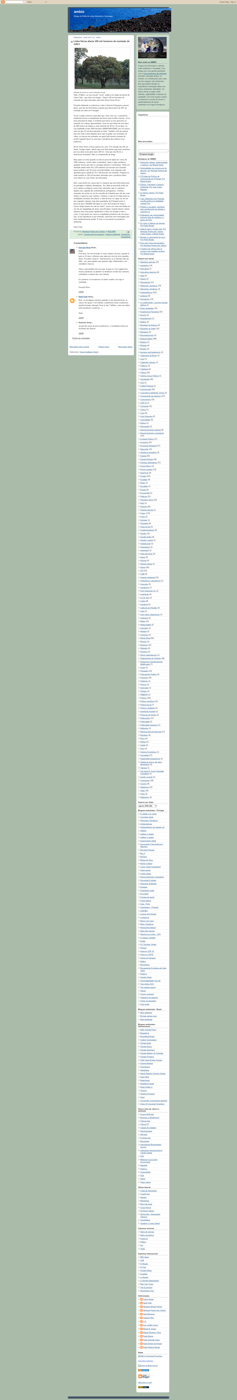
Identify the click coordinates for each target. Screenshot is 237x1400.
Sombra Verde (146, 977)
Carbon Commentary (148, 1040)
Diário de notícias (147, 1232)
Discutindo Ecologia (148, 880)
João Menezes (149, 1314)
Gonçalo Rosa (85, 248)
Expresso (144, 1239)
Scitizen (143, 1091)
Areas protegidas (147, 308)
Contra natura (145, 874)
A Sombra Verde (146, 817)
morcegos (144, 635)
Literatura (144, 604)
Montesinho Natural (148, 928)
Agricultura (144, 269)
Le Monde (144, 1277)
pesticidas (144, 688)
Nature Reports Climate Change (152, 1074)
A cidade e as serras (148, 814)
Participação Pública (148, 674)
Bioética (143, 342)
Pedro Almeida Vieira (151, 1340)
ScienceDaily (145, 1172)
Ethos (142, 483)
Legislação (144, 594)
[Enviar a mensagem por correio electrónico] (127, 232)
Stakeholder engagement (150, 759)
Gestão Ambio (146, 537)
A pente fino (145, 1194)
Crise (142, 413)
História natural (146, 564)
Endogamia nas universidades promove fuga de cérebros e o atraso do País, (152, 217)
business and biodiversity (150, 352)
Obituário (143, 648)
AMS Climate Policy (148, 1030)
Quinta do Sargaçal (148, 958)
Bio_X (142, 853)
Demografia (144, 427)
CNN (142, 1260)
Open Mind (144, 1077)
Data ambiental (146, 1020)
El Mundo (144, 1264)
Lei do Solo (144, 598)
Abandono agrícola (147, 262)
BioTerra (143, 857)
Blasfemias (144, 1201)
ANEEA (143, 831)
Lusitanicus (144, 918)
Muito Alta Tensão (147, 931)
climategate (144, 379)
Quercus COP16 (146, 955)
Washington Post (147, 1291)
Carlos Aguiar (148, 1299)
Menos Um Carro (147, 921)
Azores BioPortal (147, 1114)
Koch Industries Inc (148, 591)
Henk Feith (83, 297)
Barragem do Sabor (148, 329)
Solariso (143, 974)
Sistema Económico (148, 752)
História (143, 561)
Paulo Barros (148, 1336)
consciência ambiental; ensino (152, 393)
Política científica (147, 701)
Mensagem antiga (125, 347)
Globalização (145, 544)
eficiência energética (148, 453)
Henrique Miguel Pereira (152, 1307)
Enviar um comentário (81, 338)
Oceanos (143, 652)
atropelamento (146, 319)
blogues (143, 349)
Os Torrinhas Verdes (148, 945)
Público (143, 1242)
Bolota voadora (146, 864)
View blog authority (145, 1361)
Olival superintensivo (148, 655)
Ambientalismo (146, 292)
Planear (143, 948)
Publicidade (144, 722)
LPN (142, 1156)
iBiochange (144, 1141)
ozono (142, 668)
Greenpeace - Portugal (149, 907)
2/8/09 (81, 292)
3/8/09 (81, 333)
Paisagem (144, 671)
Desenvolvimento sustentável (152, 433)
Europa (143, 490)
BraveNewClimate (147, 1037)
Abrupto (143, 1197)
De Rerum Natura (147, 1211)
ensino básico (145, 466)
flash (142, 503)
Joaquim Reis (148, 1318)
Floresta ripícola (146, 510)
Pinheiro (143, 691)
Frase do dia (145, 527)
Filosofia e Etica (146, 500)
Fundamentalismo (147, 530)
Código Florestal (146, 386)
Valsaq (143, 991)
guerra (142, 557)
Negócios (144, 645)
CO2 (142, 383)
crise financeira (146, 416)
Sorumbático (145, 1220)
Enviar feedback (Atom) (89, 352)
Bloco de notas (146, 1204)
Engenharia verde (147, 891)
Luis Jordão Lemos (150, 1325)
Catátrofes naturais (147, 362)
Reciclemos (145, 965)
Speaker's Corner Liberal (150, 1224)
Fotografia (144, 523)
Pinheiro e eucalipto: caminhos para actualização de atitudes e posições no (152, 209)
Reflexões (144, 728)
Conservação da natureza (94, 234)
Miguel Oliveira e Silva (152, 1333)
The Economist (146, 1288)
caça (142, 359)
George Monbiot (146, 1063)
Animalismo (145, 299)
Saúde (142, 745)
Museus (143, 642)
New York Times (146, 1284)
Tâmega (143, 768)
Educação (144, 449)
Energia (143, 456)
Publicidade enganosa (149, 725)
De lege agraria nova (148, 1016)
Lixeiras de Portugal (148, 914)
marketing (144, 618)
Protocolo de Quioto (148, 715)
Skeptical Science (147, 1094)
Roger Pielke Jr (146, 1087)
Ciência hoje (145, 1121)
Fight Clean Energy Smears (151, 1060)
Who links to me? (145, 1383)
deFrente (143, 1135)
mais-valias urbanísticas (150, 615)
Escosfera (144, 894)
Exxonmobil (145, 493)
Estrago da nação (147, 897)
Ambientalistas (146, 824)
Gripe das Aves (146, 554)
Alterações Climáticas (149, 821)
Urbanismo (144, 787)
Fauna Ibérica (145, 901)
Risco (142, 738)
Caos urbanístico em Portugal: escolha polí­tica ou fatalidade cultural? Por (152, 201)
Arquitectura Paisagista (149, 312)
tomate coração (146, 777)
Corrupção (144, 406)
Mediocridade (145, 625)
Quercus (143, 1169)
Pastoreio (144, 678)
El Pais (143, 1267)
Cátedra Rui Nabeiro (148, 1128)
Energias (143, 887)
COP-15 (143, 403)
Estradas (143, 480)
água (142, 276)
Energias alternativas (148, 463)
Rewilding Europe (147, 1084)
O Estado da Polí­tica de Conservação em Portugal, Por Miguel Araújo (152, 178)
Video (142, 791)
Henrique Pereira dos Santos (154, 1310)
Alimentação (145, 282)
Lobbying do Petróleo (148, 608)
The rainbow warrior (148, 988)
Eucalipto (144, 486)
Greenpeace (145, 547)
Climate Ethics (146, 1047)
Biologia (143, 345)
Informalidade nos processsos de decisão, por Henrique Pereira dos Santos (153, 170)
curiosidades (145, 420)
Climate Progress (147, 1057)
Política (143, 698)
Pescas (143, 685)
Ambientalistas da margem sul (152, 827)
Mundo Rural (145, 638)
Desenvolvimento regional (150, 430)
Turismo (143, 784)
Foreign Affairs (146, 1271)
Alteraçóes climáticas (148, 286)
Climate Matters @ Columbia (151, 1053)
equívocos (144, 473)
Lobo (142, 611)
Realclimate (145, 1080)
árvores (143, 315)
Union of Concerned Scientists (152, 1104)
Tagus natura (145, 1182)
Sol (141, 1245)
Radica (143, 961)
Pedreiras (144, 681)
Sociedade (144, 755)
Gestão (143, 534)
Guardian (143, 1274)
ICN (141, 571)
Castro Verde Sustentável (150, 867)
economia (144, 442)
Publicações (145, 718)
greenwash (144, 550)
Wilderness (144, 797)
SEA (142, 1176)
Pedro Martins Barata (151, 1347)
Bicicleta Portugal (147, 850)
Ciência (143, 373)
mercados (144, 628)
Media (142, 621)
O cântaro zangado (147, 938)
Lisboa (143, 601)
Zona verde (144, 1004)
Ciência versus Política (149, 376)
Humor (143, 567)
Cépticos (143, 366)
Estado (143, 476)
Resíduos (144, 735)
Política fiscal (145, 705)
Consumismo (145, 400)
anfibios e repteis (147, 834)
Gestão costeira (146, 540)
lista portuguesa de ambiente (155, 74)
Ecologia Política (147, 439)
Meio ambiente (146, 1013)
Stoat (142, 1097)
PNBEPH (144, 695)
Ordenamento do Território (150, 658)
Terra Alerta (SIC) (147, 984)
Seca (142, 749)
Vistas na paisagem (148, 1001)
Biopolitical (144, 1033)
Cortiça (143, 410)
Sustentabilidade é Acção (150, 981)
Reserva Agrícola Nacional (150, 732)
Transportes (125, 237)
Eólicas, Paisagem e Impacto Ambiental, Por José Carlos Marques (152, 187)
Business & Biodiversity (149, 1118)
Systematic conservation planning (153, 1101)
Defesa (143, 423)
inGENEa (144, 911)
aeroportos (144, 266)
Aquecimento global (148, 841)
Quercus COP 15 (147, 951)
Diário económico (147, 1235)
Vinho (142, 794)
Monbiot (143, 631)
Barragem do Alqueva (148, 325)
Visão (142, 1249)
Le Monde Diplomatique (149, 1281)
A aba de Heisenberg (148, 1191)
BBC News (144, 1257)
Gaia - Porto (145, 904)
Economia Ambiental (148, 446)
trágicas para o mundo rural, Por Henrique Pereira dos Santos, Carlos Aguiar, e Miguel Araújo (153, 231)
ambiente (144, 296)
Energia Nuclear (146, 459)
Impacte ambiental (112, 234)
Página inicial (103, 347)
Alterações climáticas (148, 289)
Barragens (144, 332)
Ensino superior (146, 469)
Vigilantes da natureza (149, 998)
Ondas (143, 941)
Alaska (143, 279)
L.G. (144, 1322)
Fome (142, 517)
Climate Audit (145, 1043)
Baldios (143, 322)
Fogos (142, 513)
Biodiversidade (146, 339)
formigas (143, 520)
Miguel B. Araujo (149, 1329)
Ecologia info (145, 1138)
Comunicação (145, 389)
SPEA (142, 1179)
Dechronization (146, 1131)
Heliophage (144, 1070)
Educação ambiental (148, 884)
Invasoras (144, 584)
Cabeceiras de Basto (148, 356)
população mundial (147, 712)
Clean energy (145, 870)
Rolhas (143, 742)
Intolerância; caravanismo (150, 581)
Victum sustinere (147, 994)
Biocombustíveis (147, 335)
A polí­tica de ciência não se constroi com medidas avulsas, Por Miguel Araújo (152, 251)
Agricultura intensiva (148, 272)
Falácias (143, 496)
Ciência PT (144, 1124)
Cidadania (144, 369)
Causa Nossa (145, 1208)
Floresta (143, 507)
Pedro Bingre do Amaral (152, 1344)
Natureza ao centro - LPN (150, 934)
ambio (79, 12)
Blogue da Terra (146, 860)
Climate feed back (147, 1050)
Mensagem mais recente (79, 347)
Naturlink (143, 1165)
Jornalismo (125, 234)
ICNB (142, 574)
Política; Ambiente (147, 708)
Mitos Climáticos (147, 924)
